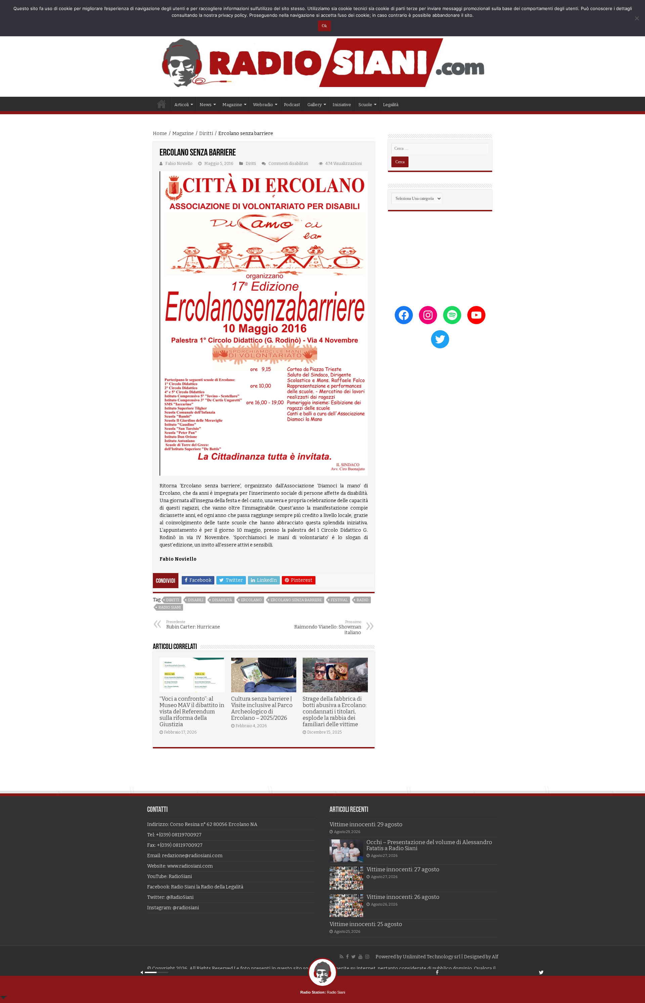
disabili (195, 600)
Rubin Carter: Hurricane (193, 625)
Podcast (292, 104)
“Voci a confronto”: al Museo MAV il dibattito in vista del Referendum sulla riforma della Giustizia (192, 712)
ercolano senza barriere (296, 600)
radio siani (170, 607)
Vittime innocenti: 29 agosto (366, 824)
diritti (172, 600)
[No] (636, 18)
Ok (324, 26)
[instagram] (367, 957)
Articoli (181, 104)
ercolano (251, 600)
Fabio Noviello (178, 163)
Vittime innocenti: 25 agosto (366, 924)
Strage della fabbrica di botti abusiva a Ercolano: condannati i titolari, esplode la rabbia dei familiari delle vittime (335, 712)
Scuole (365, 104)
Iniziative (342, 104)
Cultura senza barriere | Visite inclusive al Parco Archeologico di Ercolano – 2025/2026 (262, 708)
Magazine (183, 133)
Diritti (206, 133)
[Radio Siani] (322, 63)
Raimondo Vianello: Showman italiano (327, 628)
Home (161, 104)
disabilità (222, 600)
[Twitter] (353, 957)
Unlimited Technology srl (431, 957)
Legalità (390, 104)
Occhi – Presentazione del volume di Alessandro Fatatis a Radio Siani (429, 845)
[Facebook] (347, 957)
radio (363, 600)
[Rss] (341, 957)
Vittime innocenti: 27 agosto (403, 869)
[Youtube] (360, 957)
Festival (339, 600)
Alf (495, 957)
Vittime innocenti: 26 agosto (403, 897)
